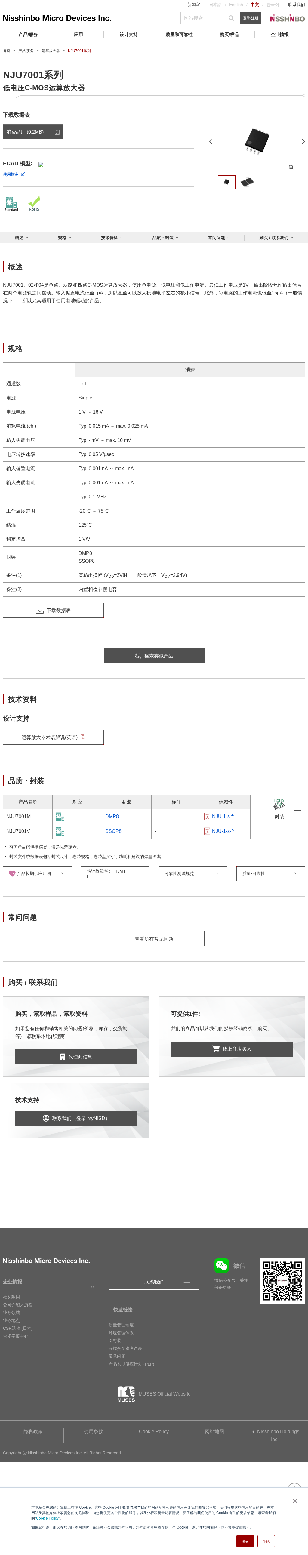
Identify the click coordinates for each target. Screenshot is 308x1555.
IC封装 (115, 1340)
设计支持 (129, 34)
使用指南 (11, 174)
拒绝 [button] (266, 1541)
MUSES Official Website (165, 1393)
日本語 (215, 4)
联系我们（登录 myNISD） (81, 1118)
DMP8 (112, 816)
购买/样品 (229, 34)
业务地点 (11, 1320)
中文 (255, 4)
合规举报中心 (15, 1336)
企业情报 (280, 34)
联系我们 (296, 4)
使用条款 (93, 1431)
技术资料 (109, 237)
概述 (19, 237)
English (236, 4)
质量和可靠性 (179, 34)
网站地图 (214, 1431)
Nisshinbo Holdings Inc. (278, 1435)
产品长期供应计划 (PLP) (131, 1364)
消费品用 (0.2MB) (25, 131)
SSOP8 (113, 831)
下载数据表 (59, 610)
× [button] (293, 1498)
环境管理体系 (121, 1332)
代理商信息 (80, 1056)
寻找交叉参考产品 (125, 1348)
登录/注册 (250, 18)
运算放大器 (51, 51)
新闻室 (193, 4)
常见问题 (117, 1356)
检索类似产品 (158, 655)
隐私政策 (33, 1431)
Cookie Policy (47, 1517)
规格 (62, 237)
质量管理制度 (121, 1325)
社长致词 (11, 1297)
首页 (6, 51)
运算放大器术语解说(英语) (50, 737)
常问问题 (216, 237)
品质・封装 (163, 237)
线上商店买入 (237, 1049)
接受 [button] (245, 1541)
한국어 (272, 4)
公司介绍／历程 (17, 1304)
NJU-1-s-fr (223, 816)
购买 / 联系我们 (274, 237)
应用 (78, 34)
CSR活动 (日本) (18, 1328)
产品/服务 (28, 34)
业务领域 (11, 1312)
